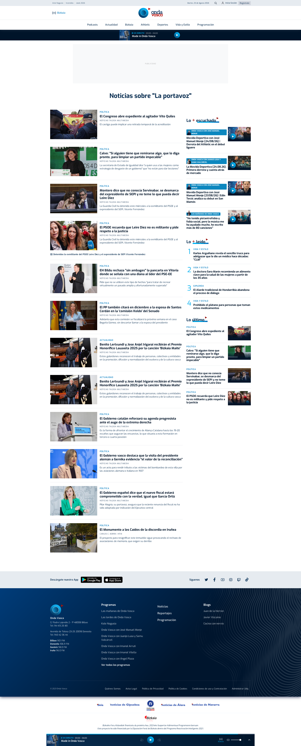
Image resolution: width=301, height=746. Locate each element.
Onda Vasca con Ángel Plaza (117, 658)
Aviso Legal (131, 688)
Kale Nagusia (108, 623)
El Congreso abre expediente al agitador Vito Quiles (137, 116)
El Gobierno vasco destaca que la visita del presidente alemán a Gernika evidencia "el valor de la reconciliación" (141, 457)
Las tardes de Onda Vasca (116, 617)
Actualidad (111, 24)
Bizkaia (129, 24)
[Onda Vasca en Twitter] (206, 579)
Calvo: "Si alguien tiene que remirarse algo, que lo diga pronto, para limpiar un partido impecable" (139, 155)
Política (104, 112)
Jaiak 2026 (80, 3)
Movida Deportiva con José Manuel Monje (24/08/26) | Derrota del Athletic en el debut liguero (205, 142)
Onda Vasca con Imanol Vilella (118, 652)
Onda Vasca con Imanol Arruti (118, 646)
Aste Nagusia (57, 3)
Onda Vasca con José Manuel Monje (121, 629)
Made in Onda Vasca (143, 36)
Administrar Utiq (240, 688)
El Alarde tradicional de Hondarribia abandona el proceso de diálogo (221, 291)
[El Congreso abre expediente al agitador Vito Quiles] (73, 124)
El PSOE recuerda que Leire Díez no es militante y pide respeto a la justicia (139, 229)
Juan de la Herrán (213, 611)
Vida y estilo (200, 249)
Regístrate (244, 3)
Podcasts (92, 24)
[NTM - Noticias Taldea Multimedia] (150, 705)
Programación (205, 24)
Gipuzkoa (198, 286)
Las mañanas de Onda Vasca (117, 611)
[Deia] (100, 704)
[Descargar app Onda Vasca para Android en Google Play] (91, 579)
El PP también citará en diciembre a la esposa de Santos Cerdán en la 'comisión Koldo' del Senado (140, 309)
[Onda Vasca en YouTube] (222, 579)
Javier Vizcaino (212, 617)
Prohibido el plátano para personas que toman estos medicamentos (221, 306)
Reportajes (164, 613)
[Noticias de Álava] (173, 704)
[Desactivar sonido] (228, 740)
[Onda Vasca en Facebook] (214, 579)
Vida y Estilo (183, 24)
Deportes (162, 24)
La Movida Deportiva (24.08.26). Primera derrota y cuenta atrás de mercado (206, 170)
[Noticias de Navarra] (205, 704)
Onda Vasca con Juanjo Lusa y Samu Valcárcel (122, 637)
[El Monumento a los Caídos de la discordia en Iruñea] (73, 538)
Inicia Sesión (231, 3)
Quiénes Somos (113, 688)
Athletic (145, 24)
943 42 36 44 (61, 634)
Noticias (162, 606)
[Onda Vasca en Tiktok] (247, 579)
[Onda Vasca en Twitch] (238, 579)
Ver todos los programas (115, 665)
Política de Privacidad (153, 688)
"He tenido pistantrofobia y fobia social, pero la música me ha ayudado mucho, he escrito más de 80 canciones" (205, 223)
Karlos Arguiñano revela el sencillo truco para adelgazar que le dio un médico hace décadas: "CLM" (221, 256)
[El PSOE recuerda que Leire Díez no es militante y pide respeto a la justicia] (73, 235)
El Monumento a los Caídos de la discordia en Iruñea (138, 530)
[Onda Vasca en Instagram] (230, 579)
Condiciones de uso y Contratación (209, 688)
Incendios (70, 3)
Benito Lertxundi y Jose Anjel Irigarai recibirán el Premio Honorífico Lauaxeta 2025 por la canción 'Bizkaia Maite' (141, 346)
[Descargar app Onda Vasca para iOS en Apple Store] (113, 579)
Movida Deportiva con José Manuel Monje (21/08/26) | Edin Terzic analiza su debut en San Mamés (205, 197)
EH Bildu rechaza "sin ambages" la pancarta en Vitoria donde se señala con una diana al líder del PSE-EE (139, 272)
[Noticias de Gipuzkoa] (124, 704)
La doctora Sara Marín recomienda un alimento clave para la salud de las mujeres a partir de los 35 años (222, 275)
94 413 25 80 (61, 625)
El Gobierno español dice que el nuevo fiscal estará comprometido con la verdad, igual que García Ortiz (137, 495)
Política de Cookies (178, 688)
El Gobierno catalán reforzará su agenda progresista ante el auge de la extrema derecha (138, 420)
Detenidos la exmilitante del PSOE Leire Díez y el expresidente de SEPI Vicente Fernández (99, 254)
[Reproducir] (177, 35)
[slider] (240, 740)
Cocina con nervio (213, 623)
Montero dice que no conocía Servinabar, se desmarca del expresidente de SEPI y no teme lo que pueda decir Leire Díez (139, 194)
